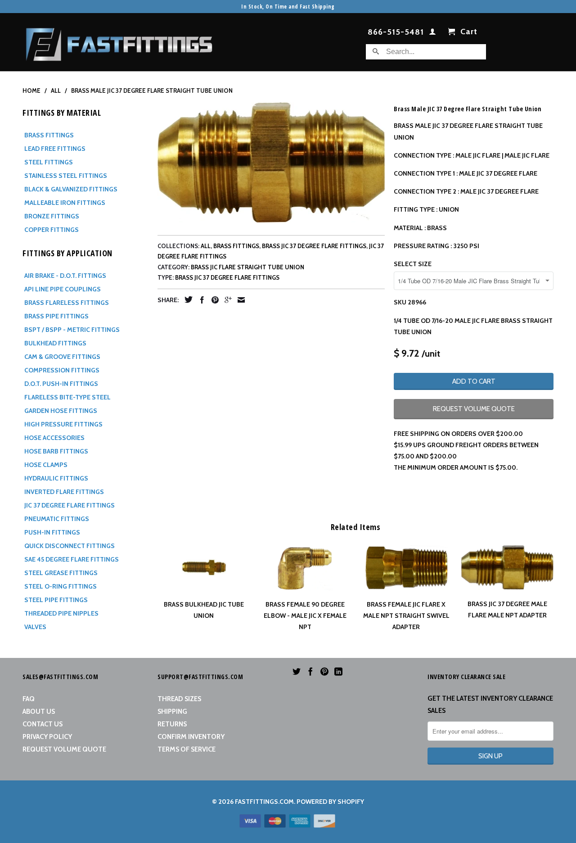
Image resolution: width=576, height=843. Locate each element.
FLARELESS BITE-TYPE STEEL (67, 397)
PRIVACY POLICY (47, 737)
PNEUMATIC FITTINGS (56, 519)
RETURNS (172, 724)
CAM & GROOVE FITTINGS (62, 357)
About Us (38, 711)
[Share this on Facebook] (200, 300)
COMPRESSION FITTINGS (61, 370)
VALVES (35, 627)
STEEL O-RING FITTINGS (60, 586)
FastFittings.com (264, 802)
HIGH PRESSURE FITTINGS (63, 424)
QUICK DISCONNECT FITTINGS (69, 546)
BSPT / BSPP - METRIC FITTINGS (72, 330)
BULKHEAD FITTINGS (55, 343)
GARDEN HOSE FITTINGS (60, 411)
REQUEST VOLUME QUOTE (474, 409)
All (206, 245)
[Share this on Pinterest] (213, 300)
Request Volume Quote (64, 749)
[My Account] (432, 33)
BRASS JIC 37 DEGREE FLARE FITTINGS (314, 245)
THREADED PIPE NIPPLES (61, 613)
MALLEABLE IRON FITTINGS (64, 203)
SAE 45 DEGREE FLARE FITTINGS (71, 559)
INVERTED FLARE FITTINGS (64, 492)
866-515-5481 (396, 32)
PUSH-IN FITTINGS (52, 532)
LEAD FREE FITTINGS (55, 149)
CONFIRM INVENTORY (191, 737)
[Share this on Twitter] (186, 299)
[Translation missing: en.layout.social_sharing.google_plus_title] (226, 300)
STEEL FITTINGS (48, 162)
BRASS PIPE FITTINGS (56, 316)
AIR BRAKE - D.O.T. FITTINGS (65, 276)
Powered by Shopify (330, 802)
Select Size (413, 264)
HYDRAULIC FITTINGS (56, 478)
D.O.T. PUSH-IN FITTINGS (61, 384)
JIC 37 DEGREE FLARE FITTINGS (69, 505)
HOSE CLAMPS (46, 465)
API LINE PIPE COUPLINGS (62, 289)
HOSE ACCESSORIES (54, 438)
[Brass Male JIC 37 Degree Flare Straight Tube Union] (271, 162)
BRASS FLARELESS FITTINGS (66, 303)
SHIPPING (172, 711)
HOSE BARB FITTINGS (56, 451)
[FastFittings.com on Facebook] (310, 671)
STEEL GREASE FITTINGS (61, 573)
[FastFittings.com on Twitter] (296, 671)
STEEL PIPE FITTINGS (56, 600)
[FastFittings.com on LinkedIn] (338, 671)
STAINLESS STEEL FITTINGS (65, 176)
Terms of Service (187, 749)
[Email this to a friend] (239, 300)
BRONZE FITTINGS (51, 216)
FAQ (28, 699)
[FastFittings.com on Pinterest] (324, 671)
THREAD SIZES (179, 699)
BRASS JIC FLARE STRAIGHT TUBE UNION (247, 267)
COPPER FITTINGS (51, 230)
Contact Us (42, 724)
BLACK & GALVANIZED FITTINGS (70, 189)
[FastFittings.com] (119, 42)
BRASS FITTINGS (49, 135)
